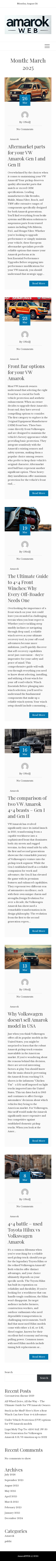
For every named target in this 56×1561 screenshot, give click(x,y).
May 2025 (10, 1491)
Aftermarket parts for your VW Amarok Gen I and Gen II (26, 155)
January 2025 (12, 1512)
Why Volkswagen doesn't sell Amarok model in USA (28, 1020)
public (8, 1541)
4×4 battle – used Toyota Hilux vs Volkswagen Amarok (25, 1233)
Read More (38, 283)
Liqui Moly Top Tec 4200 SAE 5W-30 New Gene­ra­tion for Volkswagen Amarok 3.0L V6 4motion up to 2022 (26, 1433)
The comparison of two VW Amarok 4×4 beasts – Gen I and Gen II (27, 807)
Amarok (14, 139)
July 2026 (10, 1474)
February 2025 (13, 1507)
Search (9, 1372)
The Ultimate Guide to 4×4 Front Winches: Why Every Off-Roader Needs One (28, 588)
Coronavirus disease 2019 (19, 1395)
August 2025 (12, 1485)
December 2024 (14, 1518)
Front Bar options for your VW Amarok (26, 372)
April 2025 (11, 1496)
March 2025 (12, 1501)
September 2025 (14, 1480)
